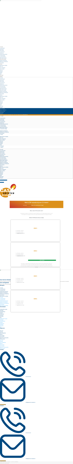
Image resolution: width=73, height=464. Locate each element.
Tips (0, 317)
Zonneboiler (2, 62)
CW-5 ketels (2, 50)
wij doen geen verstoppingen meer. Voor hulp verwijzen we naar (14, 114)
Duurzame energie (3, 59)
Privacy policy (2, 348)
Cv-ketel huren (2, 51)
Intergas (1, 71)
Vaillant (1, 72)
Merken (1, 334)
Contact (2, 349)
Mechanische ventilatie (3, 65)
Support (1, 76)
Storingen (1, 75)
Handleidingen (2, 311)
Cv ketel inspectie (3, 56)
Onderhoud (2, 122)
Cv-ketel (1, 46)
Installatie (1, 315)
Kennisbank (29, 205)
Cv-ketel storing (2, 55)
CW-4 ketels (2, 335)
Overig (1, 134)
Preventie (1, 316)
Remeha (1, 70)
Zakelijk (1, 331)
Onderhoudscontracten (3, 54)
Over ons (1, 66)
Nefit (1, 104)
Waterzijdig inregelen (3, 88)
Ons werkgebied (2, 67)
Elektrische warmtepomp (4, 61)
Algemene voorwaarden (4, 337)
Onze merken (2, 140)
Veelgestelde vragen (3, 309)
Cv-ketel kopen (2, 118)
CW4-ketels (2, 49)
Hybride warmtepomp (3, 60)
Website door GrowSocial (4, 463)
